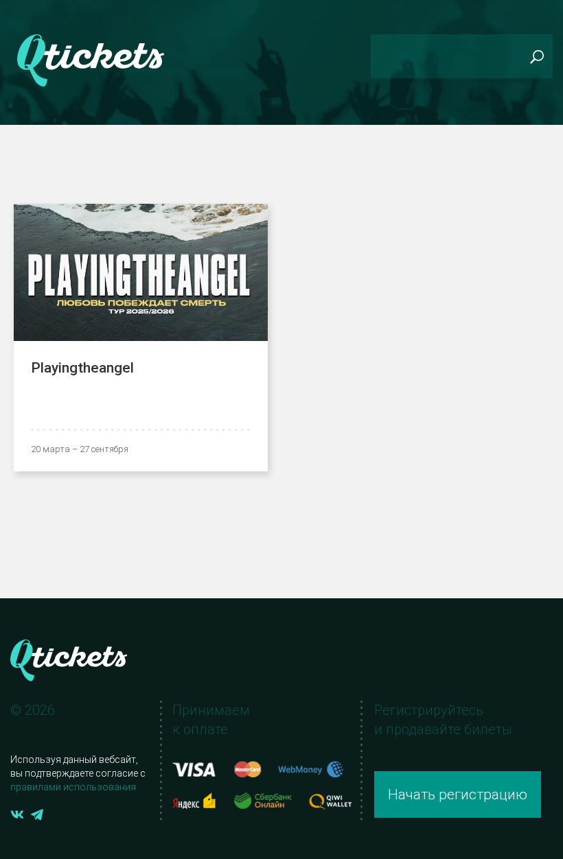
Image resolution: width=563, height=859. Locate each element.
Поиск (536, 56)
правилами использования (73, 786)
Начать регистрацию (457, 794)
